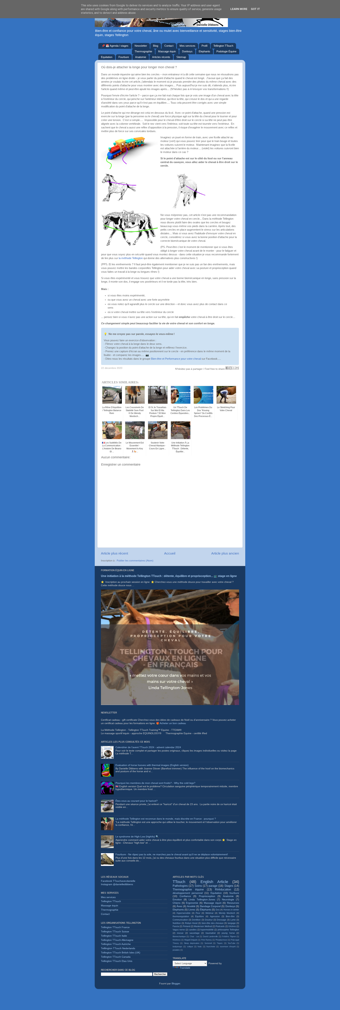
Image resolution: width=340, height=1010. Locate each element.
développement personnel (188, 893)
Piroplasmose (221, 940)
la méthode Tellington (131, 258)
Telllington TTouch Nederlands (118, 948)
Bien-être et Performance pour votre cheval (176, 358)
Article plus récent (114, 553)
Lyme (233, 920)
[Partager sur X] (234, 368)
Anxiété (191, 906)
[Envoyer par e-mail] (237, 368)
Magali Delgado (190, 940)
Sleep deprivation (191, 943)
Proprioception (207, 896)
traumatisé (211, 933)
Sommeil (208, 943)
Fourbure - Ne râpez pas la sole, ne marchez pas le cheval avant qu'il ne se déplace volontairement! (171, 854)
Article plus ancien (225, 553)
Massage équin (167, 51)
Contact (168, 45)
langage (232, 923)
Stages (228, 885)
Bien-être (230, 916)
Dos (218, 910)
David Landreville (210, 936)
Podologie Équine (226, 51)
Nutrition (177, 923)
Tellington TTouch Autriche (116, 944)
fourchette (210, 946)
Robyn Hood (191, 923)
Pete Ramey (206, 940)
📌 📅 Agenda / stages (115, 45)
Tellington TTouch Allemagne (117, 940)
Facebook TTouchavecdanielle (118, 881)
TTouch (179, 882)
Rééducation (223, 889)
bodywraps (177, 946)
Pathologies (180, 885)
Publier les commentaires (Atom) (135, 560)
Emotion (177, 899)
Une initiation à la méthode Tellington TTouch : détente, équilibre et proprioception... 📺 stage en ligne (169, 575)
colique (190, 946)
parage (213, 885)
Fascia (176, 926)
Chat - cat (194, 936)
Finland (186, 926)
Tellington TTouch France (115, 927)
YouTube (231, 943)
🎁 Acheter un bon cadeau (171, 723)
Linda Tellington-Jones (202, 899)
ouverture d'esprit (228, 946)
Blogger (176, 983)
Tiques (220, 943)
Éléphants (205, 909)
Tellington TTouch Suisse (115, 931)
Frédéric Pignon (229, 936)
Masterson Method (203, 926)
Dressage (221, 920)
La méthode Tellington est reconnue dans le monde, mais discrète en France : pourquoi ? (165, 818)
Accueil (169, 553)
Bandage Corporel (210, 906)
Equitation (106, 57)
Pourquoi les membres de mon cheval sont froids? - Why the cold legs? (155, 783)
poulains (176, 950)
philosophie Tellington (228, 929)
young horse (228, 933)
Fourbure (123, 57)
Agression (215, 916)
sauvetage (194, 933)
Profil (204, 45)
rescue (180, 933)
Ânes (179, 906)
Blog (155, 45)
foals (200, 946)
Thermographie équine (188, 889)
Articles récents (161, 57)
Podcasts (220, 926)
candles (193, 929)
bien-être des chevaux (213, 923)
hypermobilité (207, 929)
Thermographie (143, 51)
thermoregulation (181, 916)
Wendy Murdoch (227, 913)
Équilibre (199, 916)
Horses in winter (231, 910)
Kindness (177, 940)
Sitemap (181, 57)
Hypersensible (184, 913)
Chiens (176, 903)
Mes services (187, 45)
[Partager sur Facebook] (227, 368)
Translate (185, 968)
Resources (233, 903)
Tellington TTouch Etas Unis (116, 961)
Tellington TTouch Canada (116, 957)
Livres (191, 909)
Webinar (209, 913)
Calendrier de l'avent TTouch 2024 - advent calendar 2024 (148, 747)
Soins (198, 885)
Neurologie (228, 899)
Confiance (185, 896)
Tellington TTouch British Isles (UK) (120, 952)
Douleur (209, 920)
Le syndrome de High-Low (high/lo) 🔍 (137, 836)
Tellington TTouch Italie (114, 935)
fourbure (234, 893)
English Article (214, 882)
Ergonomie (192, 903)
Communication (180, 920)
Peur (198, 913)
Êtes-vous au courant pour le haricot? (136, 801)
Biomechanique (179, 936)
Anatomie (140, 57)
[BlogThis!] (230, 368)
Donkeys (187, 51)
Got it (255, 9)
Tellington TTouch (223, 45)
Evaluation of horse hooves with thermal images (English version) (152, 765)
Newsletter (141, 45)
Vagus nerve (179, 929)
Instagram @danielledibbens (117, 884)
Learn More (238, 9)
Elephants (204, 51)
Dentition (196, 920)
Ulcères (232, 926)
